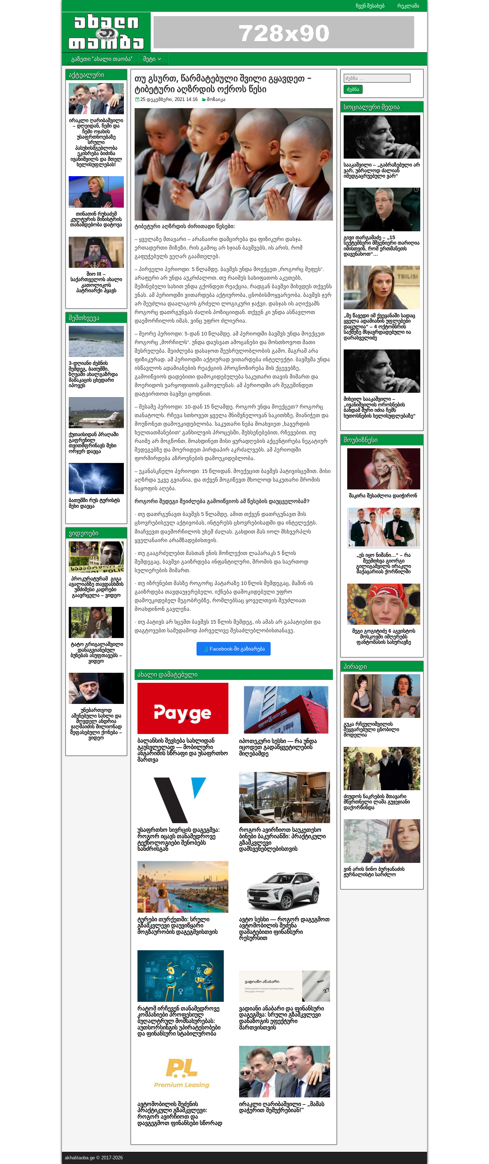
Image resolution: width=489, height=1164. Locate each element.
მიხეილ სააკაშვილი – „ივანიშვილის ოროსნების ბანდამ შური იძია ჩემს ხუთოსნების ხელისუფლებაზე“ (380, 407)
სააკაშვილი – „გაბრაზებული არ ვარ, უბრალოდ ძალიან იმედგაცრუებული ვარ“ (382, 170)
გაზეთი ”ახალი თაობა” (101, 58)
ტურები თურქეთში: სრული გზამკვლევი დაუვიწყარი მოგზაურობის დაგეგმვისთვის (177, 925)
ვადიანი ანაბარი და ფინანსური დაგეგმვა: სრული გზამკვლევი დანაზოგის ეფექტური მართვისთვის (281, 1017)
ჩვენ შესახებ (370, 6)
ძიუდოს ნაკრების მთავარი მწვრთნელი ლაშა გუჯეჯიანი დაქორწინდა (377, 801)
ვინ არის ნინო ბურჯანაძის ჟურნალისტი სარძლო (374, 871)
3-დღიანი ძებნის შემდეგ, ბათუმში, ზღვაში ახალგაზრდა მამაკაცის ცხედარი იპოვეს (93, 374)
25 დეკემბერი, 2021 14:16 (169, 99)
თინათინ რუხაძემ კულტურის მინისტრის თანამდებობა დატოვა (96, 219)
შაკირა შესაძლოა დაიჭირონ (383, 495)
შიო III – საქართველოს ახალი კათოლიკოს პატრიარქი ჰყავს (96, 282)
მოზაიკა (216, 99)
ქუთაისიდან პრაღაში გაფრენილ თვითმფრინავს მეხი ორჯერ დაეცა (93, 442)
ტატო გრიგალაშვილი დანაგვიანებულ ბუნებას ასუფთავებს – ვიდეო (96, 652)
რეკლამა (408, 6)
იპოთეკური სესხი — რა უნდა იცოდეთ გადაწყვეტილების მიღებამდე (278, 747)
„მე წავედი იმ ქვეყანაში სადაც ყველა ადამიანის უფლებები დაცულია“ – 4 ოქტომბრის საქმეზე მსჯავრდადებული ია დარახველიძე (379, 326)
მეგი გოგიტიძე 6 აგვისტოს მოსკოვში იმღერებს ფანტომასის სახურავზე (383, 636)
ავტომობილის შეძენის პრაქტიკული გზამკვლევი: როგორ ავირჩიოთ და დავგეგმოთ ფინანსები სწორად (179, 1113)
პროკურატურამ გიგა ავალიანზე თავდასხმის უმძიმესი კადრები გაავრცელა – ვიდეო (96, 587)
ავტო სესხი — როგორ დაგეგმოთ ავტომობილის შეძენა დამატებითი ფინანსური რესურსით (284, 928)
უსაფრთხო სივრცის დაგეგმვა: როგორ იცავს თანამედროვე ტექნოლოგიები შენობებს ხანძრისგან (178, 839)
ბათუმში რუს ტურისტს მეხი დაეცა (95, 502)
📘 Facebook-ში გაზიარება (233, 649)
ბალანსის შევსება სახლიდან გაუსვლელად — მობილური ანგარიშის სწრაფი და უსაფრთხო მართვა (182, 750)
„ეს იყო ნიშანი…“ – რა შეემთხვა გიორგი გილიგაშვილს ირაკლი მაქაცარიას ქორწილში (383, 563)
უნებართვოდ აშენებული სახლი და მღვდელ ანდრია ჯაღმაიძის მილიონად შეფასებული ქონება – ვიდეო (96, 723)
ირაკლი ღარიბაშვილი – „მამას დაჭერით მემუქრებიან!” (281, 1107)
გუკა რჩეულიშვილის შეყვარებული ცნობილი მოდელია (371, 729)
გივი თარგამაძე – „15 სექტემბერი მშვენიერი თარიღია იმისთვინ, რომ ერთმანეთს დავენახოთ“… (382, 246)
